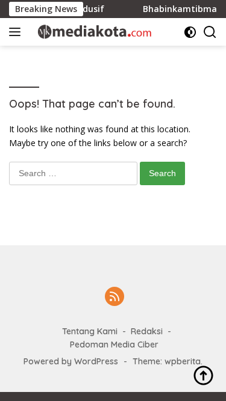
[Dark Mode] (190, 32)
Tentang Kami (90, 331)
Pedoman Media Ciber (114, 344)
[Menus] (17, 32)
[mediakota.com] (90, 31)
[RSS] (114, 297)
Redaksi (147, 331)
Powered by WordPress (71, 361)
